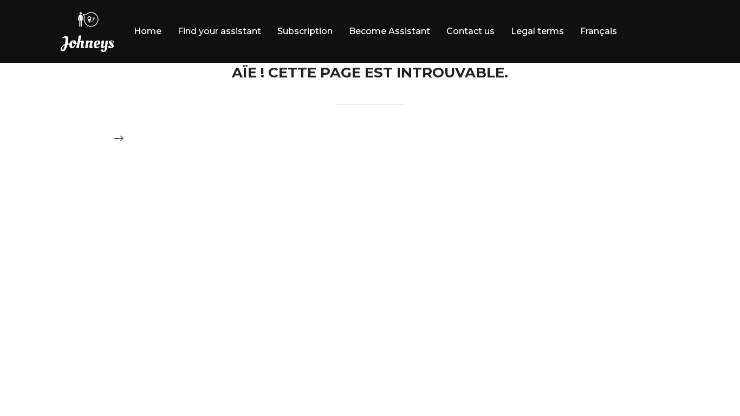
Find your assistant (219, 31)
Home (147, 31)
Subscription (305, 31)
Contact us (470, 31)
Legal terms (537, 31)
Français (598, 31)
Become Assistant (389, 31)
